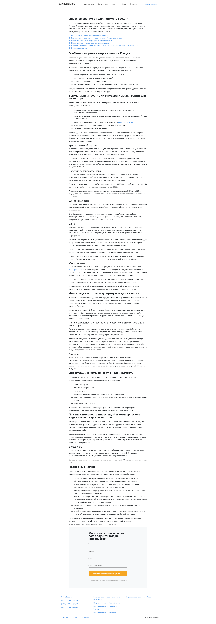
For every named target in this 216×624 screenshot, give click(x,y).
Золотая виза (103, 4)
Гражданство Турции (69, 604)
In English (85, 618)
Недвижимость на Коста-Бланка (106, 603)
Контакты (133, 4)
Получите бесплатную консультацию (108, 574)
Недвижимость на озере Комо (138, 597)
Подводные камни (79, 48)
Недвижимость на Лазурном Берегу (105, 607)
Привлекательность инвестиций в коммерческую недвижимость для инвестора (104, 45)
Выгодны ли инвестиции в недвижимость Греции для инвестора (98, 38)
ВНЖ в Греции (66, 597)
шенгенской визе (125, 122)
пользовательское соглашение (118, 580)
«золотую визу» (75, 269)
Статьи (115, 4)
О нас (124, 4)
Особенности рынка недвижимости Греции (89, 35)
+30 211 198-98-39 (150, 4)
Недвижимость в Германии (104, 612)
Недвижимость (88, 4)
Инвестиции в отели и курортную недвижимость (91, 40)
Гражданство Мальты (69, 607)
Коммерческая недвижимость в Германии (106, 598)
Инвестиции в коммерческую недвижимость (90, 43)
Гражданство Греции (69, 600)
